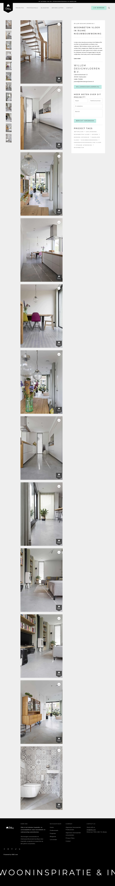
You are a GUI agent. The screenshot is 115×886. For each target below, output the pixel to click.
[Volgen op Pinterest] (12, 849)
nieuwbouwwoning (89, 140)
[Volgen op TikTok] (16, 849)
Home (52, 827)
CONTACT (69, 7)
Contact (68, 841)
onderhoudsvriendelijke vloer (87, 142)
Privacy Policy (70, 838)
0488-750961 (78, 79)
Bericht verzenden (85, 121)
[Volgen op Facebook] (4, 849)
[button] (41, 52)
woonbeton (79, 147)
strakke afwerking (84, 145)
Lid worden (53, 839)
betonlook (79, 131)
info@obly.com (91, 830)
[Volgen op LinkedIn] (19, 849)
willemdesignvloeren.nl (88, 87)
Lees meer (77, 58)
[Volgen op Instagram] (8, 849)
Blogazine (45, 7)
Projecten (20, 7)
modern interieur (81, 137)
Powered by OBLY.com (11, 854)
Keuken (95, 134)
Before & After (57, 7)
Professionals (32, 7)
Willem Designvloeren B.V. (84, 23)
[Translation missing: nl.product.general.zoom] (59, 24)
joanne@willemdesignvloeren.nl (84, 81)
